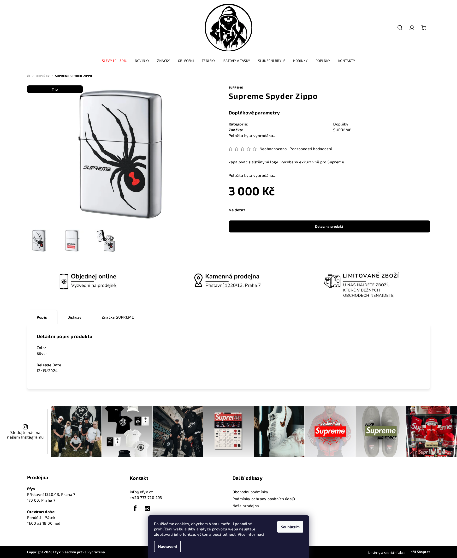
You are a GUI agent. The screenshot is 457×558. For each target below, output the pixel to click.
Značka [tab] (118, 317)
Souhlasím (290, 526)
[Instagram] (147, 508)
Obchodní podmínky (250, 491)
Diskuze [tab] (74, 317)
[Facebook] (135, 508)
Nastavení (167, 546)
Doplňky (340, 124)
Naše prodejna (245, 505)
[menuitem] (114, 60)
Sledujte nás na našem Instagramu (25, 434)
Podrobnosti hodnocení (311, 148)
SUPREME (236, 87)
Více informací (251, 534)
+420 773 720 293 (146, 497)
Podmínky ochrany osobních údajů (263, 498)
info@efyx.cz (141, 491)
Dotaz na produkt (329, 226)
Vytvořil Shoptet (416, 552)
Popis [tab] (42, 317)
